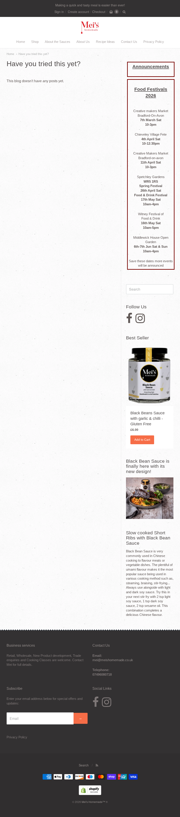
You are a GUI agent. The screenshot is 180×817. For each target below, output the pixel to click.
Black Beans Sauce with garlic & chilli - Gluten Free (147, 418)
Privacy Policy (153, 42)
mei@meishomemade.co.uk (112, 660)
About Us (83, 42)
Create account (78, 11)
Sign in (59, 11)
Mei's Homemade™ (93, 802)
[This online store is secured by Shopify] (90, 793)
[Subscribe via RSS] (97, 765)
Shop (35, 42)
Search (84, 765)
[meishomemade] (90, 31)
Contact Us (129, 42)
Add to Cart (142, 439)
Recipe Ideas (105, 42)
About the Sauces (57, 42)
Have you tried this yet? (33, 54)
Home (20, 42)
